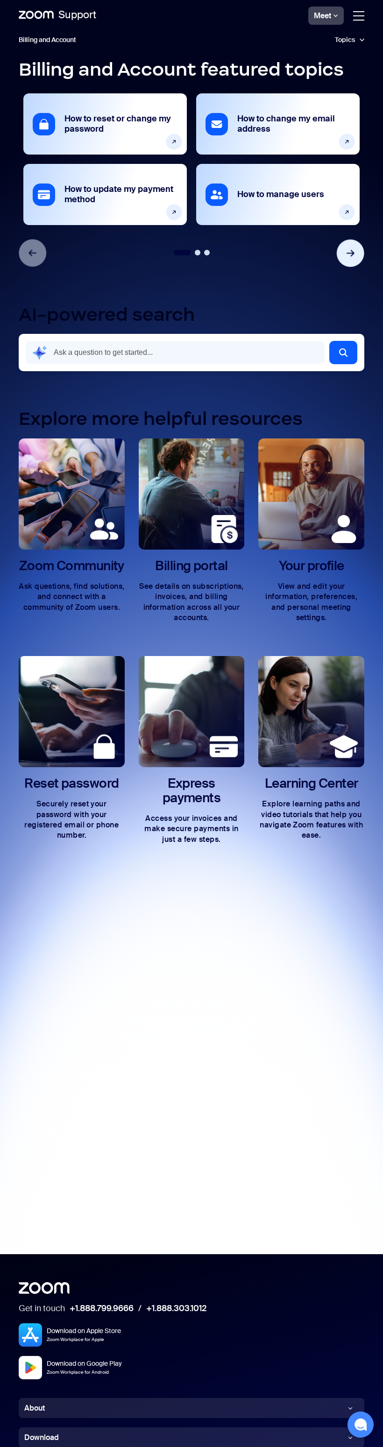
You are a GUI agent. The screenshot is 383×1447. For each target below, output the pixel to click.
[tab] (182, 252)
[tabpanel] (105, 159)
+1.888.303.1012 (176, 1309)
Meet (322, 16)
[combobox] (175, 352)
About (34, 1408)
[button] (191, 40)
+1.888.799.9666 (102, 1309)
